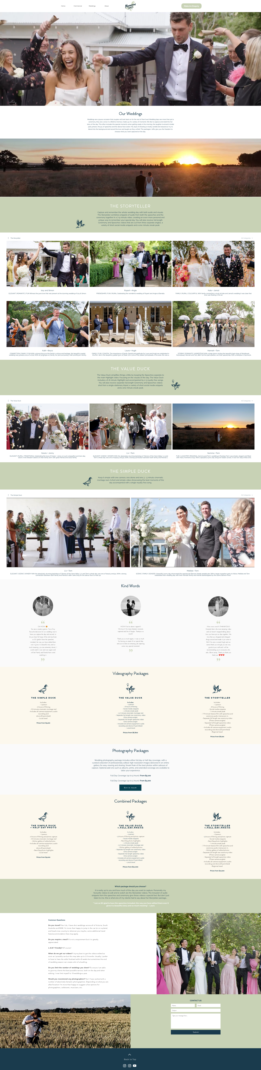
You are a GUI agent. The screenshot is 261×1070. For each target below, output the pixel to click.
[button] (14, 238)
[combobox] (247, 238)
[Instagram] (125, 1066)
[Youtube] (135, 1066)
